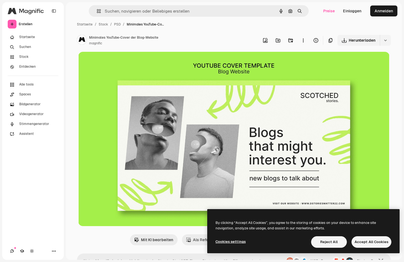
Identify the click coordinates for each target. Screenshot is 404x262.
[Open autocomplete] (96, 11)
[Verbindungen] (12, 251)
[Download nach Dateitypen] (385, 40)
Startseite (85, 24)
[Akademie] (22, 251)
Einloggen (352, 10)
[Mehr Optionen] (303, 40)
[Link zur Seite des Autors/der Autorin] (82, 40)
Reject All (329, 242)
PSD (117, 24)
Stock (103, 24)
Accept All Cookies (371, 242)
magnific (95, 43)
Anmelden (384, 10)
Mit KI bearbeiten (157, 239)
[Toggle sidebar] (53, 11)
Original (113, 62)
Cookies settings (230, 241)
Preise (329, 10)
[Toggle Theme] (31, 251)
